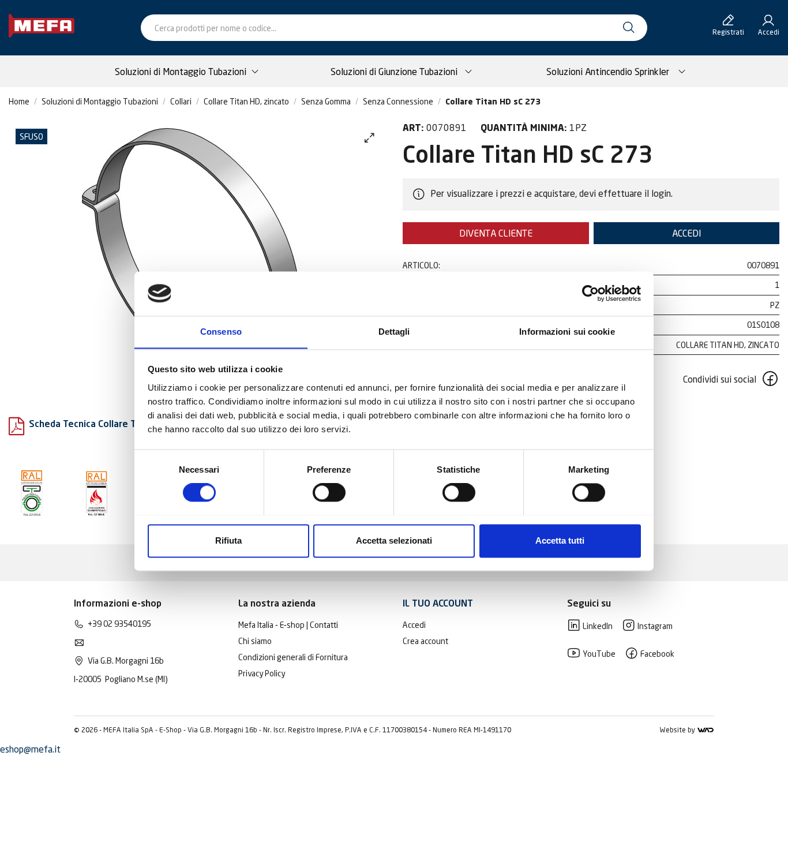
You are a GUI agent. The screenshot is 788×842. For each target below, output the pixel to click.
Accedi (686, 233)
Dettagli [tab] (394, 331)
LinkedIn (597, 626)
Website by (678, 729)
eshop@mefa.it (30, 749)
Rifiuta (228, 540)
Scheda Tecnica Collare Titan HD (98, 424)
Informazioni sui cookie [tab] (566, 331)
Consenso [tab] (221, 331)
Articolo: (421, 265)
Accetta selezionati (394, 540)
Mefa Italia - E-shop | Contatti (288, 625)
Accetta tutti (559, 540)
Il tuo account (438, 604)
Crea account (425, 641)
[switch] (329, 492)
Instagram (654, 626)
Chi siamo (255, 641)
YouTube (598, 653)
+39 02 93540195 (119, 623)
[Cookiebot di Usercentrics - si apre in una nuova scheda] (590, 293)
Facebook (656, 653)
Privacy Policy (261, 673)
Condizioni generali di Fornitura (293, 657)
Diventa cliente (495, 233)
